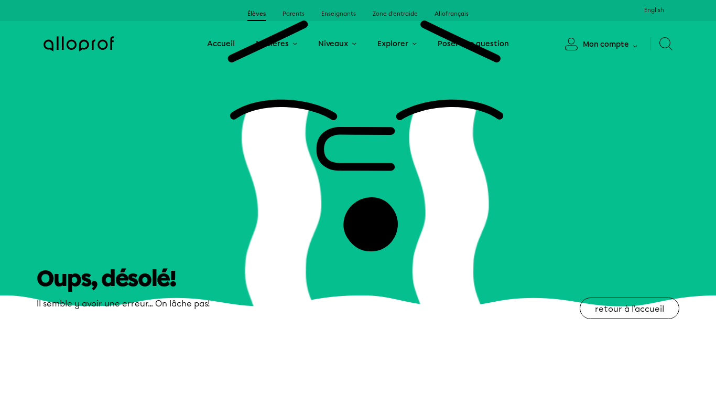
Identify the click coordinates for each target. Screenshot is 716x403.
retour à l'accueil (629, 309)
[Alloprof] (79, 43)
